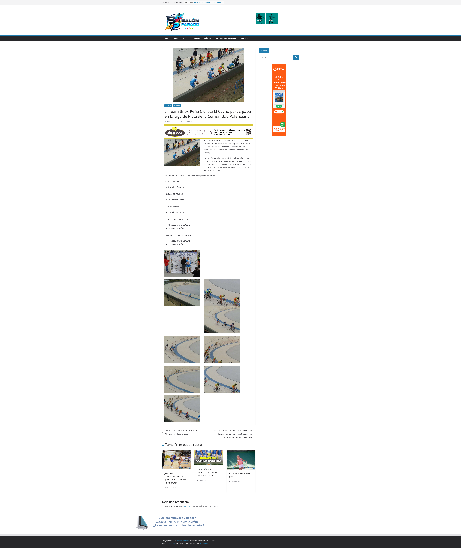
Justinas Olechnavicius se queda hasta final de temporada (175, 478)
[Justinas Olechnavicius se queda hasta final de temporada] (176, 452)
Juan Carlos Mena (186, 121)
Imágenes (208, 38)
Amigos (243, 38)
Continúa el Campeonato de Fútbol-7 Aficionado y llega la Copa (181, 432)
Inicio (166, 38)
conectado (187, 506)
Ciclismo (168, 106)
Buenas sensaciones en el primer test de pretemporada (207, 3)
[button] (183, 38)
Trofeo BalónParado (226, 38)
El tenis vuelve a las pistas (239, 475)
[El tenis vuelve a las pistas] (241, 452)
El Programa (194, 38)
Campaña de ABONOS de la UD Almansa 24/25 (207, 472)
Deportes (177, 38)
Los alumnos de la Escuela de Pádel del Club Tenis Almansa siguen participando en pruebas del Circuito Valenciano (232, 434)
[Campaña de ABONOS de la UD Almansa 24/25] (208, 452)
